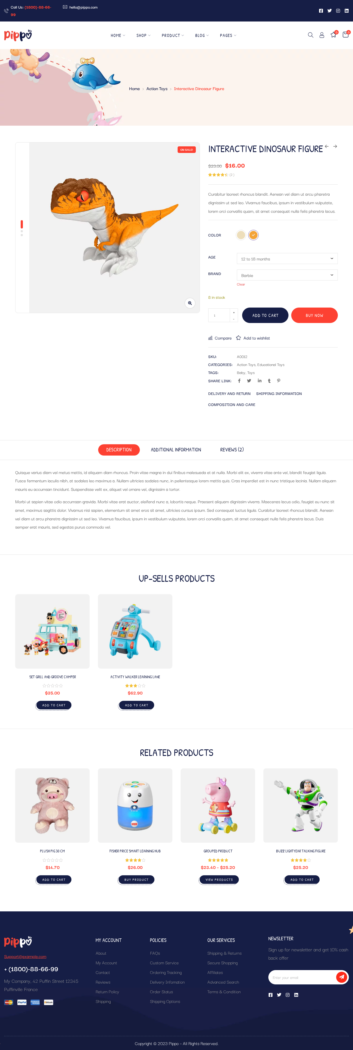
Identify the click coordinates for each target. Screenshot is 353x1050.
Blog (200, 35)
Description (119, 449)
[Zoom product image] (190, 303)
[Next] (331, 832)
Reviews (103, 981)
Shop (142, 35)
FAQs (155, 952)
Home (116, 35)
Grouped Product (218, 851)
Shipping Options (165, 1001)
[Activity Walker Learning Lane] (135, 631)
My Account (106, 962)
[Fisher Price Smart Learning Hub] (135, 805)
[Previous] (21, 832)
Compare (223, 337)
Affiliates (215, 972)
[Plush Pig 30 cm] (52, 805)
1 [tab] (22, 224)
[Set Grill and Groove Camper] (52, 631)
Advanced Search (223, 981)
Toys (251, 372)
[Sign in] (322, 36)
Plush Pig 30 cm (52, 851)
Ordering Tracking (166, 972)
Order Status (161, 991)
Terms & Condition (224, 991)
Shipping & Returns (224, 952)
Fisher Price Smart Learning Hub (135, 851)
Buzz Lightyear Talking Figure (300, 851)
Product (171, 35)
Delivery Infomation (167, 981)
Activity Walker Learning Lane (135, 676)
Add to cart (265, 315)
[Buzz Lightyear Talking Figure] (300, 805)
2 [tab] (22, 231)
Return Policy (107, 991)
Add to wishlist (257, 337)
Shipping (103, 1001)
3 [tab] (22, 235)
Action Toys (156, 88)
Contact (103, 972)
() (231, 174)
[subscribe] (341, 977)
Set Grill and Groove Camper (52, 676)
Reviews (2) (232, 449)
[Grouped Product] (218, 805)
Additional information (176, 449)
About (101, 952)
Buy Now (314, 315)
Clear (241, 284)
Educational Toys (270, 364)
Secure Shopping (222, 962)
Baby (241, 372)
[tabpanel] (114, 227)
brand (214, 273)
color (214, 235)
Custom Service (164, 962)
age (212, 257)
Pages (226, 35)
